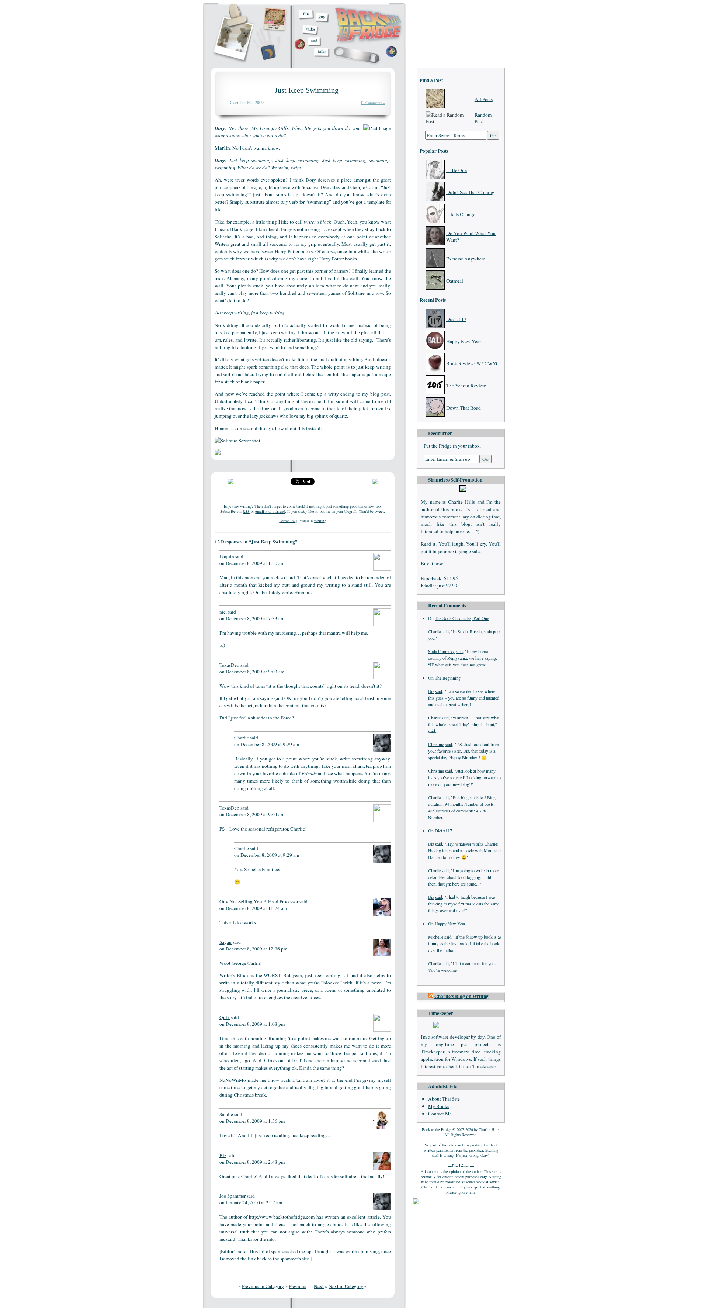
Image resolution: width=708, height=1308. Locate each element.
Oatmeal (454, 280)
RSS (246, 511)
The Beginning (448, 678)
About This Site (444, 1098)
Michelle (435, 937)
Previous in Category (263, 1286)
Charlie (434, 631)
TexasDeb (229, 665)
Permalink (287, 520)
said (445, 631)
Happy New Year (463, 341)
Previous (297, 1286)
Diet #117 (456, 319)
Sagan (225, 942)
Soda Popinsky (441, 651)
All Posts (484, 99)
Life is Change (460, 214)
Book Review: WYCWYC (472, 363)
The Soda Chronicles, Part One (462, 618)
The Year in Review (466, 385)
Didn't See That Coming (470, 192)
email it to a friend (270, 511)
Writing (320, 520)
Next (319, 1286)
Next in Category (346, 1286)
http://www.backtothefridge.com (282, 1217)
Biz (431, 691)
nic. (223, 611)
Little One (456, 170)
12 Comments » (373, 102)
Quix (224, 1017)
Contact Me (440, 1113)
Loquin (226, 556)
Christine (436, 744)
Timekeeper (484, 1066)
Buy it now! (433, 563)
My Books (438, 1106)
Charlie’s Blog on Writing (461, 996)
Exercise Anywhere (465, 258)
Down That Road (463, 407)
